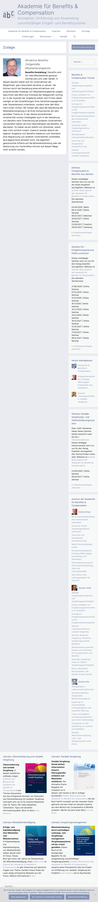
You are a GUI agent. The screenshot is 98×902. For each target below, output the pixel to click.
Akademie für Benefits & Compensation (48, 9)
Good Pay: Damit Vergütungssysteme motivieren (80, 128)
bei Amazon (67, 873)
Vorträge (86, 31)
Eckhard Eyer (9, 779)
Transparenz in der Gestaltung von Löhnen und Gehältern (82, 726)
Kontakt (63, 36)
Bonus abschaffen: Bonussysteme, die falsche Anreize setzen (82, 671)
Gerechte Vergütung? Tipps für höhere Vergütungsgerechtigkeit (83, 662)
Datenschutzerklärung (77, 897)
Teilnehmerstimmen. (81, 440)
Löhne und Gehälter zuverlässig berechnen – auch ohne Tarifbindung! (82, 717)
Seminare (71, 31)
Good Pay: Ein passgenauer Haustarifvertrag (79, 144)
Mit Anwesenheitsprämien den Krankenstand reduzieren (83, 119)
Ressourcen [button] (45, 36)
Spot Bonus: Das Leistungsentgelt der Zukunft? (81, 577)
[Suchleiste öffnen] (74, 36)
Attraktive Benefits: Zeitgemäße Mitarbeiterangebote (38, 64)
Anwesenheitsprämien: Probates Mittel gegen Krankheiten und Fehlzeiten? (86, 382)
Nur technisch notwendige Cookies (47, 897)
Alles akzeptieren (18, 897)
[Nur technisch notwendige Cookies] (95, 894)
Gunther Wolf (77, 190)
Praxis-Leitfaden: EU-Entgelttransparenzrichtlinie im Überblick (83, 98)
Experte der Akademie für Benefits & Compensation (83, 193)
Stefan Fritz (38, 861)
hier (33, 876)
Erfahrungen (28, 36)
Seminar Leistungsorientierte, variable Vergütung (81, 153)
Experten (56, 31)
